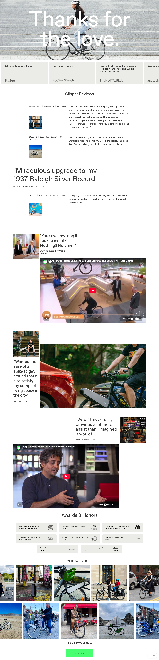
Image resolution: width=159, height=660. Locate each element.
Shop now (79, 653)
